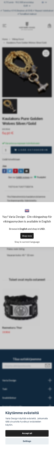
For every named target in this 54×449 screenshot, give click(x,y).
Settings (27, 441)
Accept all (27, 433)
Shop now (27, 235)
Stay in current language (27, 242)
